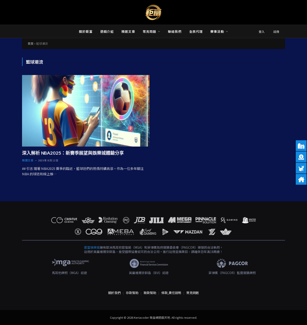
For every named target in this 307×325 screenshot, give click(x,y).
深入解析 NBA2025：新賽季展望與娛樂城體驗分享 (73, 153)
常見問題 (149, 31)
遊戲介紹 (107, 31)
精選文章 (128, 31)
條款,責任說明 (171, 292)
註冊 (276, 31)
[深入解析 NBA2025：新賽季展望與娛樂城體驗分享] (85, 111)
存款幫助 (132, 292)
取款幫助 (150, 292)
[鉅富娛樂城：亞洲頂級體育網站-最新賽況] (153, 12)
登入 (262, 31)
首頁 (30, 43)
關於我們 (114, 292)
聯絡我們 (174, 31)
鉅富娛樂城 (92, 247)
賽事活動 (217, 31)
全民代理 (196, 31)
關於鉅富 (85, 31)
